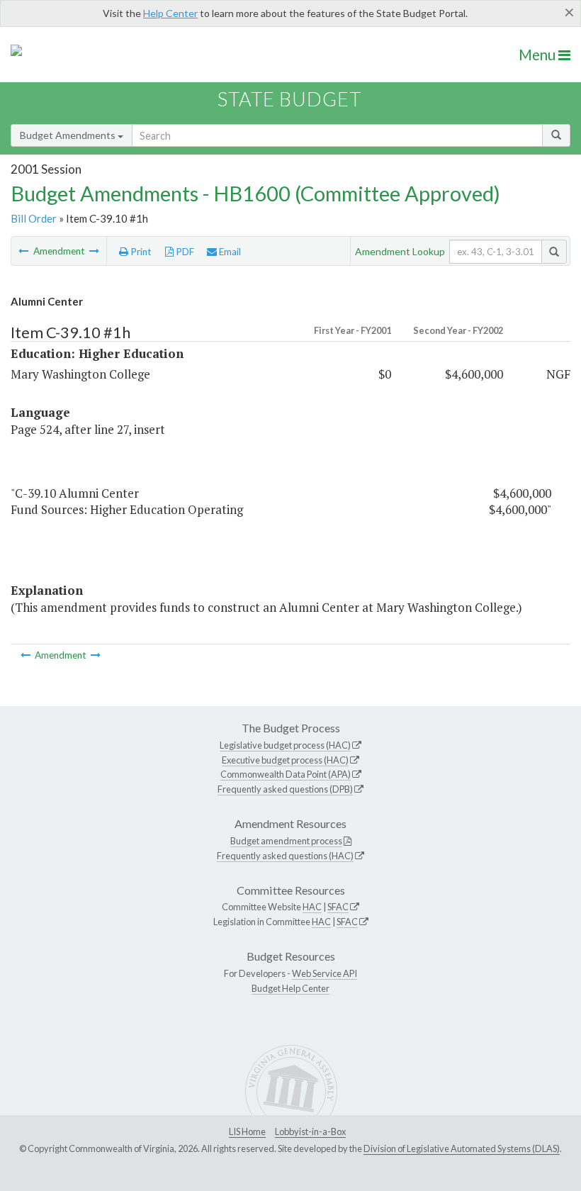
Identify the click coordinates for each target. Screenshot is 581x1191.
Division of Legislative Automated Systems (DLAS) (461, 1148)
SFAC (338, 906)
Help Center (170, 13)
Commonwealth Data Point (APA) (285, 774)
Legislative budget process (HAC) (285, 745)
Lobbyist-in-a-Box (310, 1131)
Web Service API (324, 973)
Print (140, 251)
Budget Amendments (69, 135)
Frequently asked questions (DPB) (285, 789)
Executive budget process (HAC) (285, 760)
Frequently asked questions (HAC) (285, 855)
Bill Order (34, 218)
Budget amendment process (286, 840)
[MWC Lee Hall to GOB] (94, 251)
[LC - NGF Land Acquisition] (24, 251)
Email (229, 251)
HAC (312, 906)
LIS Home (247, 1131)
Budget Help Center (290, 988)
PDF (184, 251)
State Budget (289, 99)
